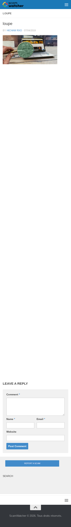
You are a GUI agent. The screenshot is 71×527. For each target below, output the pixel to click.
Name (10, 419)
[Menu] (66, 4)
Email (41, 419)
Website (11, 431)
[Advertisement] (35, 225)
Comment (13, 394)
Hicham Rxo (14, 30)
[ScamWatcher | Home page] (16, 4)
